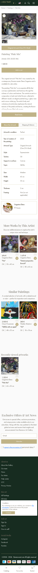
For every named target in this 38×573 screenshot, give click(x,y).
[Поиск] (28, 3)
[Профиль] (25, 3)
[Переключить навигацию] (33, 3)
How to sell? (5, 529)
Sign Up (4, 522)
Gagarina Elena (19, 204)
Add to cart (19, 70)
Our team (4, 468)
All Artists (4, 499)
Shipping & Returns (28, 125)
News (3, 472)
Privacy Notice (6, 486)
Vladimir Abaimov (26, 324)
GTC (2, 482)
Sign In (3, 526)
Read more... (19, 114)
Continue (8, 513)
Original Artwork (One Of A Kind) (19, 48)
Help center (5, 479)
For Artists (4, 475)
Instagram (4, 539)
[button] (15, 3)
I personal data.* (19, 447)
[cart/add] (17, 258)
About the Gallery (7, 465)
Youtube (3, 546)
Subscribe (19, 441)
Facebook (4, 542)
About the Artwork (10, 125)
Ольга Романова (8, 324)
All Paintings (5, 495)
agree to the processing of (13, 447)
